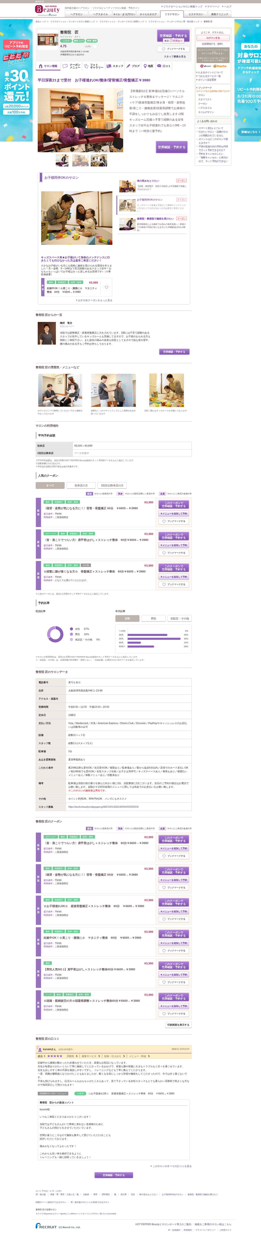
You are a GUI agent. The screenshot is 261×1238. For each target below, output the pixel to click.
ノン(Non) (71, 1213)
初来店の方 (81, 485)
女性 (127, 618)
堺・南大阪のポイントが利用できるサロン (90, 1202)
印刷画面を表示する (178, 1024)
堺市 (95, 1194)
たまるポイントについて (210, 72)
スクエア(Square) (44, 1213)
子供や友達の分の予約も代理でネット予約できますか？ (213, 148)
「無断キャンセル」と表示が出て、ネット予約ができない (213, 159)
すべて (50, 485)
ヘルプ (227, 6)
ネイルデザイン (206, 112)
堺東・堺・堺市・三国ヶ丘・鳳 (64, 1194)
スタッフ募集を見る (175, 56)
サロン (201, 95)
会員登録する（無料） (213, 43)
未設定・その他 (179, 618)
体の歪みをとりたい (148, 1194)
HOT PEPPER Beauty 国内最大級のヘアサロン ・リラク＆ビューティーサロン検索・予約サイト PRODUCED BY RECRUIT (47, 10)
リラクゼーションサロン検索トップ (182, 6)
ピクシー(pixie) (59, 1213)
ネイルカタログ (148, 14)
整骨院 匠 (69, 32)
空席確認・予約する (173, 38)
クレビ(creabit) (109, 1213)
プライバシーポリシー (205, 1230)
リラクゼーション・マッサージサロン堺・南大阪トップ (173, 21)
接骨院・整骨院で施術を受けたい (203, 1194)
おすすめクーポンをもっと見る (95, 300)
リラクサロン (172, 14)
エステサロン (196, 14)
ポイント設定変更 (207, 79)
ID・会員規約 (174, 1230)
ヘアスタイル (100, 14)
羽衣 (133, 1194)
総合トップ (41, 21)
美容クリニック (219, 14)
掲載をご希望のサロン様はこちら (213, 1224)
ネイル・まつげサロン (124, 14)
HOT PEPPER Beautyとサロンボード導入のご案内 (163, 1224)
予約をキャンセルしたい (211, 153)
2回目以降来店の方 (112, 485)
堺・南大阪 (41, 1194)
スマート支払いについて (211, 128)
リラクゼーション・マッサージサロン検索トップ (72, 21)
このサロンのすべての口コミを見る (172, 1166)
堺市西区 (106, 1194)
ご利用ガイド (225, 1230)
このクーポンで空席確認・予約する (174, 504)
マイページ (213, 6)
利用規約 (188, 1230)
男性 (153, 618)
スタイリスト (205, 99)
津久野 (124, 1194)
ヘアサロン (77, 14)
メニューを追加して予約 (175, 513)
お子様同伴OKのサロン (172, 1194)
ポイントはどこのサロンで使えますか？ (213, 141)
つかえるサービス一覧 (209, 76)
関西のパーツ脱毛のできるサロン (51, 1202)
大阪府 (86, 1194)
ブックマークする (176, 49)
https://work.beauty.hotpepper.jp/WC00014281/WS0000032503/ (103, 806)
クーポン (202, 103)
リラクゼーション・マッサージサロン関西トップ (121, 21)
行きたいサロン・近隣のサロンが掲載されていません (213, 133)
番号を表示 (74, 682)
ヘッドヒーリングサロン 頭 (89, 1213)
